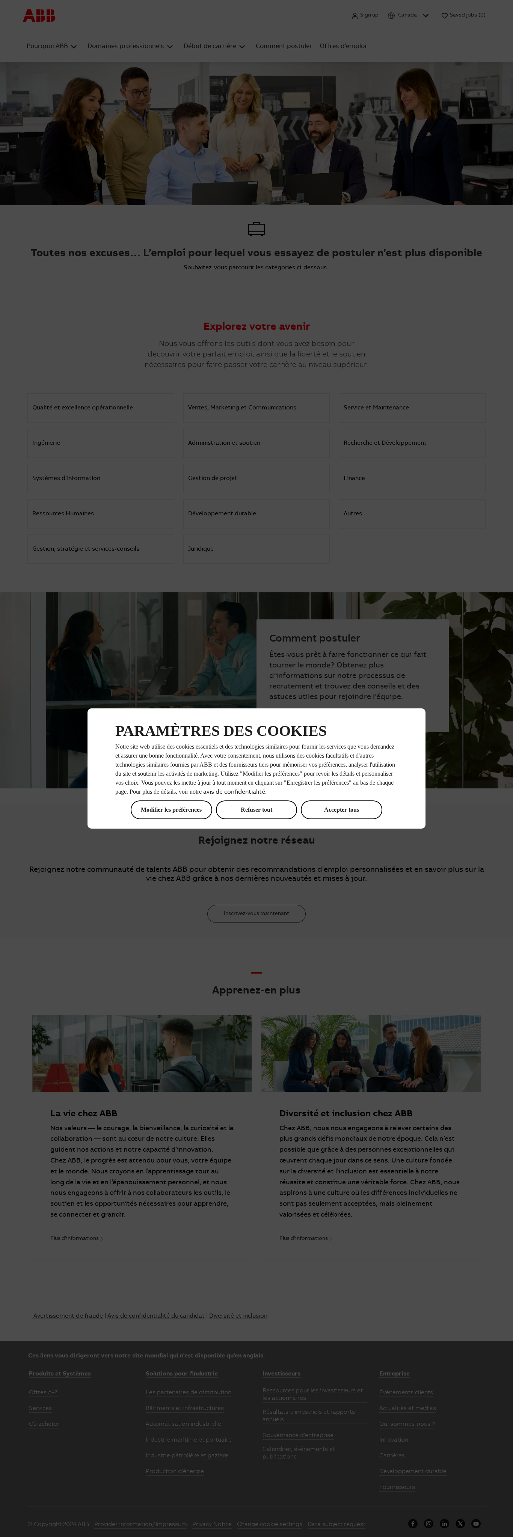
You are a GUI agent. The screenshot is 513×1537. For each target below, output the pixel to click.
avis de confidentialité (234, 792)
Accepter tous (341, 809)
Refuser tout (256, 809)
